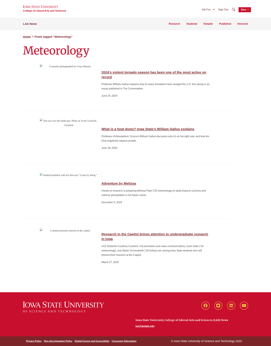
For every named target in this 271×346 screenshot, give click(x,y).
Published (225, 23)
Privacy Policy (34, 341)
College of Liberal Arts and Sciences (44, 10)
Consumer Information (124, 341)
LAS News (30, 23)
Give (243, 9)
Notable (208, 23)
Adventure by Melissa (118, 183)
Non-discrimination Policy (58, 341)
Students (191, 23)
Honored (242, 23)
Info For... (207, 9)
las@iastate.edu (145, 326)
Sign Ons (223, 9)
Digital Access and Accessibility (92, 341)
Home (27, 36)
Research (174, 23)
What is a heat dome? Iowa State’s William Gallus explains (147, 129)
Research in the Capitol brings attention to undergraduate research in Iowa (154, 236)
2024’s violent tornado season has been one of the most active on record (153, 74)
